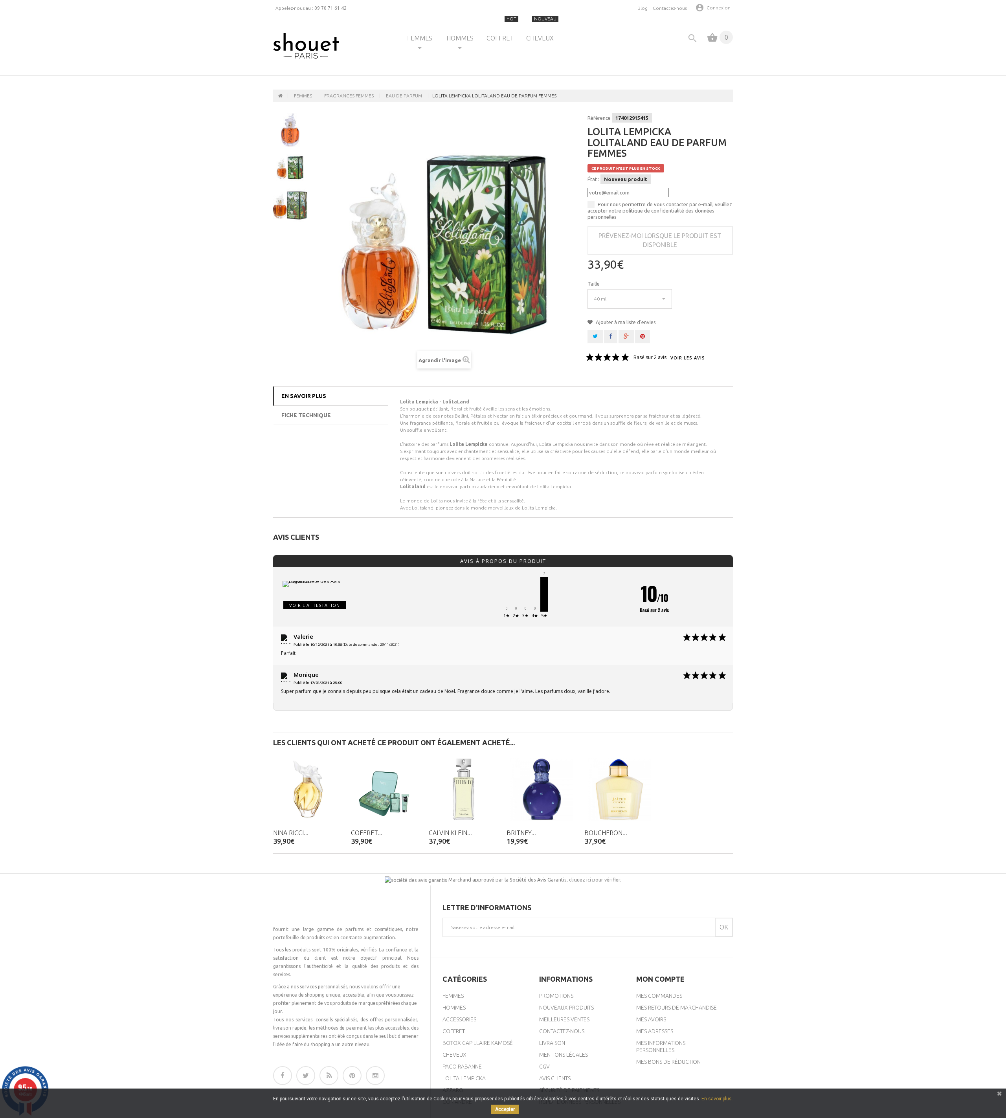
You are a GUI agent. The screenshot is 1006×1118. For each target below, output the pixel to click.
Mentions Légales (563, 1055)
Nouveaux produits (566, 1007)
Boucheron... (605, 832)
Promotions (556, 996)
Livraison (552, 1043)
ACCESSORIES (459, 1019)
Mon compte (660, 979)
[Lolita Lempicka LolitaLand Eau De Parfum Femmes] (290, 130)
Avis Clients (555, 1078)
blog (642, 8)
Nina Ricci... (290, 832)
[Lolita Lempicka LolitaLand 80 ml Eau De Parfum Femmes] (290, 205)
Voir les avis (687, 358)
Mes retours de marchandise (676, 1007)
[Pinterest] (352, 1075)
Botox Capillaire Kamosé (477, 1043)
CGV (544, 1066)
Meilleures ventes (564, 1019)
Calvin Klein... (450, 832)
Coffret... (366, 832)
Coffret (453, 1031)
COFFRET (501, 29)
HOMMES (460, 38)
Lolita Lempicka (464, 1078)
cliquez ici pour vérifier (594, 879)
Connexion (719, 7)
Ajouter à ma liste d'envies (625, 322)
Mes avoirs (651, 1019)
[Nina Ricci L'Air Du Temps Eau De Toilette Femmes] (308, 789)
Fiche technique (306, 415)
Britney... (521, 832)
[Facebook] (282, 1075)
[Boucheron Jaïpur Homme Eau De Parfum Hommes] (619, 789)
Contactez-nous (670, 8)
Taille (594, 283)
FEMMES (419, 38)
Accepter (505, 1109)
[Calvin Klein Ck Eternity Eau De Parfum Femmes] (464, 789)
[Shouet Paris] (306, 46)
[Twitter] (305, 1075)
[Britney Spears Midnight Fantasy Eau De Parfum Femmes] (541, 789)
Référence (599, 118)
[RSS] (328, 1075)
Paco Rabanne (462, 1066)
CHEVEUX (541, 29)
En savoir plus (303, 396)
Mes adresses (654, 1031)
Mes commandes (659, 996)
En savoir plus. (717, 1099)
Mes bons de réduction (668, 1062)
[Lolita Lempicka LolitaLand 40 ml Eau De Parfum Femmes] (290, 168)
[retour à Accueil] (280, 95)
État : (593, 179)
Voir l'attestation (314, 605)
